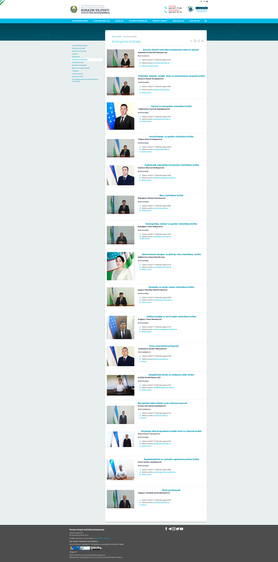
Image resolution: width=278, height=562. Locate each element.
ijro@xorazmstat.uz (160, 415)
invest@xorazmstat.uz (161, 149)
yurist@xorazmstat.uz (161, 502)
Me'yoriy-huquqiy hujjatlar (81, 68)
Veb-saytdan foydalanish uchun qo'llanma (84, 541)
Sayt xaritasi (89, 538)
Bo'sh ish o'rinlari (77, 76)
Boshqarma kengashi (79, 65)
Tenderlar (75, 71)
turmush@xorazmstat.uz (162, 267)
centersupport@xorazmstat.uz (164, 472)
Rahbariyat (76, 57)
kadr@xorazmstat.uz (160, 359)
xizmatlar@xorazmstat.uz (162, 300)
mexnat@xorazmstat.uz (162, 237)
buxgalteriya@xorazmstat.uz (164, 387)
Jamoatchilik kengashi (79, 45)
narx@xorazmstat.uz (160, 208)
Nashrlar (119, 21)
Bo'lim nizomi (146, 93)
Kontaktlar (195, 21)
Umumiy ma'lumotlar (79, 51)
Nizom (144, 361)
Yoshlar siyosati (77, 74)
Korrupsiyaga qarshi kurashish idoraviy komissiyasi (85, 80)
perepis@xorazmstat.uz (162, 444)
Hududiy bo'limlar (78, 62)
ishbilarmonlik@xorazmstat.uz (164, 178)
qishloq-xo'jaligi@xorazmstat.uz (165, 329)
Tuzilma (75, 54)
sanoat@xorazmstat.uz (161, 119)
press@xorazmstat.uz (161, 63)
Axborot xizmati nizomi (150, 66)
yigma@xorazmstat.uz (161, 90)
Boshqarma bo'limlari (80, 59)
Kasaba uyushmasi (78, 48)
